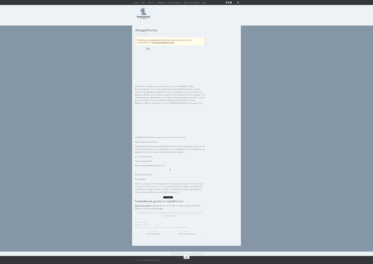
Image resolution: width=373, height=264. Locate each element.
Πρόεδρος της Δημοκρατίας (182, 227)
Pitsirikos (144, 222)
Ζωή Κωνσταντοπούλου (154, 227)
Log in (204, 2)
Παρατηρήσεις (148, 225)
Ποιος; (143, 2)
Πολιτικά (156, 225)
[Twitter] (231, 2)
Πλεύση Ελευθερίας (167, 227)
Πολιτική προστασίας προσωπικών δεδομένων (186, 254)
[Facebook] (226, 2)
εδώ (160, 208)
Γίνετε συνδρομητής (174, 2)
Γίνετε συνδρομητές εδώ (163, 42)
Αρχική (135, 2)
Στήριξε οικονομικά (142, 205)
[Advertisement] (170, 119)
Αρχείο (150, 2)
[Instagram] (228, 2)
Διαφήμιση (160, 2)
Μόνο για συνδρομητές (192, 2)
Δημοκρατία (143, 227)
